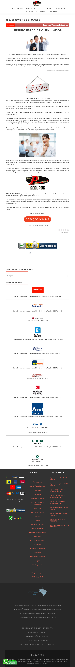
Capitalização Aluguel (37, 498)
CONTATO (53, 12)
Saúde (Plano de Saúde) (37, 556)
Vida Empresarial (37, 565)
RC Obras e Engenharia (37, 548)
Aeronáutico (37, 478)
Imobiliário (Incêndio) (37, 528)
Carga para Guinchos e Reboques (37, 503)
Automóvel (37, 490)
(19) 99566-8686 (42, 640)
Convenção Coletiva (37, 512)
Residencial (37, 552)
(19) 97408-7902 (48, 628)
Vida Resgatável (37, 577)
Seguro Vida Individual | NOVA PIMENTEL (57, 496)
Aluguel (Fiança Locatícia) (38, 486)
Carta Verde (37, 508)
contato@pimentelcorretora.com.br (45, 617)
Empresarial (37, 516)
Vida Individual (37, 569)
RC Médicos (37, 544)
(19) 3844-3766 (50, 644)
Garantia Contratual (37, 524)
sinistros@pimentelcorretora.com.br (49, 609)
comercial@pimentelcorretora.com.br (49, 605)
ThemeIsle (45, 663)
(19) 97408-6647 (41, 632)
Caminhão (37, 494)
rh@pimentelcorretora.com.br (45, 613)
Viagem (37, 561)
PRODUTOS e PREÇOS (33, 8)
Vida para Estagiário (37, 573)
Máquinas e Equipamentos (37, 532)
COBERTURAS (47, 8)
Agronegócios (37, 482)
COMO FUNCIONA (17, 8)
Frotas (37, 520)
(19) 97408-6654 (36, 628)
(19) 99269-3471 (44, 636)
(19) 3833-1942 (39, 644)
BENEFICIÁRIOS (60, 8)
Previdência (37, 536)
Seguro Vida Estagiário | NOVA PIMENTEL (57, 502)
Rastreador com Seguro (37, 540)
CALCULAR (33, 12)
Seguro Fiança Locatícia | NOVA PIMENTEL (57, 490)
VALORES (24, 12)
